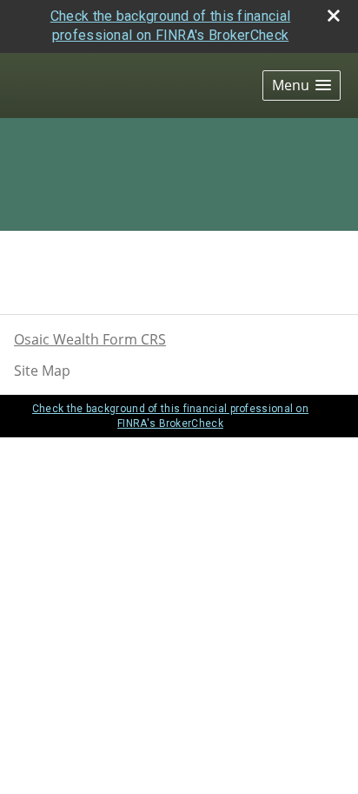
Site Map (42, 370)
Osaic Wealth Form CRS (90, 339)
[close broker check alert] (334, 16)
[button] (301, 85)
